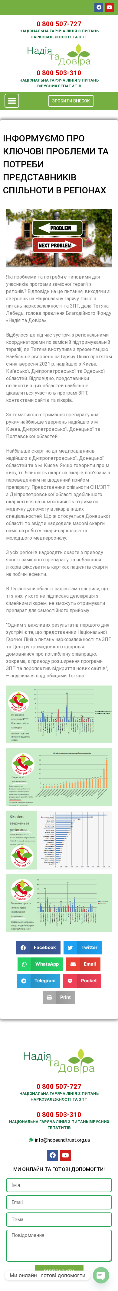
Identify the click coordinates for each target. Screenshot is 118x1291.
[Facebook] (98, 7)
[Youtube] (109, 7)
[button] (12, 101)
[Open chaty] (101, 1275)
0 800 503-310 (59, 73)
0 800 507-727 (59, 24)
